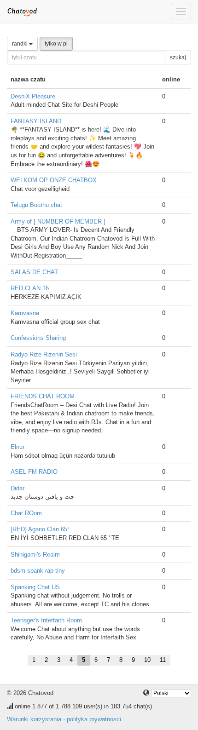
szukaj (178, 57)
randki (20, 43)
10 (147, 659)
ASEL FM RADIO (34, 471)
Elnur (17, 446)
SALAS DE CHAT (34, 272)
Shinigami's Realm (35, 554)
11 (163, 659)
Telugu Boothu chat (36, 204)
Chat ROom (26, 513)
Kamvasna (25, 313)
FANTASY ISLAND (36, 121)
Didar (17, 488)
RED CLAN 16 (30, 288)
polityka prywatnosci (94, 719)
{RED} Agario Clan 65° (40, 529)
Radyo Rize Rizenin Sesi (44, 354)
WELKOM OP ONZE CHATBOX (54, 180)
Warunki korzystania (34, 719)
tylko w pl (56, 43)
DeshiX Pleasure (33, 96)
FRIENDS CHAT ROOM (43, 396)
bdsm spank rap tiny (38, 570)
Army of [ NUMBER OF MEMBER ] (58, 221)
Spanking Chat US (35, 587)
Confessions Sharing (38, 337)
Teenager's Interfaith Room (46, 620)
